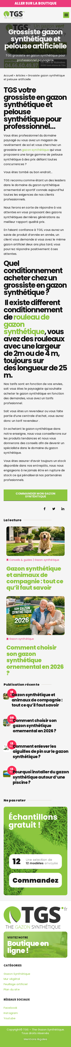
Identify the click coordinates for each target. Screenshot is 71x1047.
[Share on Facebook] (44, 509)
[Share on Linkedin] (62, 509)
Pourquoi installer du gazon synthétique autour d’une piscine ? (41, 777)
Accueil (8, 75)
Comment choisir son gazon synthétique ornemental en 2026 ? (35, 660)
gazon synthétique (35, 150)
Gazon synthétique (47, 560)
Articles (20, 75)
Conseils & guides (20, 560)
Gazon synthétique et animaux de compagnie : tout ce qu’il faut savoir (34, 578)
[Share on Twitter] (53, 509)
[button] (66, 15)
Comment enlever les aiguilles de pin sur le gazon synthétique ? (40, 752)
